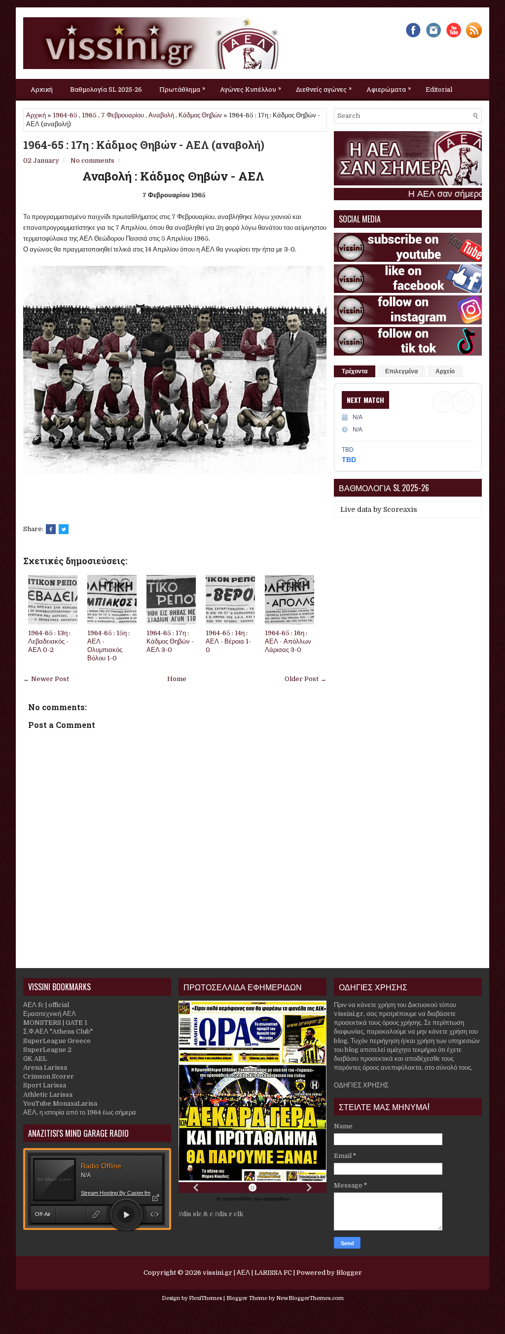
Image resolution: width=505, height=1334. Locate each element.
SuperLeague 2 (47, 1049)
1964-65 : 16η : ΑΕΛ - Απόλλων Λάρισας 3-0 (288, 641)
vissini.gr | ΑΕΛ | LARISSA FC (247, 1272)
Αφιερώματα (388, 88)
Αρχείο (445, 371)
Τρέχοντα (354, 371)
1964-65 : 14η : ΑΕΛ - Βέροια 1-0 (228, 641)
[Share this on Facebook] (51, 529)
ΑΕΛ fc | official (46, 1005)
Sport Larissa (44, 1085)
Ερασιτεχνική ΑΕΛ (49, 1013)
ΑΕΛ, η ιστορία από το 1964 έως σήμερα (79, 1112)
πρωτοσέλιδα (237, 1198)
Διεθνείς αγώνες (324, 88)
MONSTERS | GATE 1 (55, 1022)
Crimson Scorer (48, 1076)
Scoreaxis (400, 509)
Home (176, 679)
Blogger (349, 1272)
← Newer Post (46, 679)
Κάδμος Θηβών (200, 115)
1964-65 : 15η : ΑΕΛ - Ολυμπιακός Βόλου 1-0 (108, 645)
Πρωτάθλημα (182, 88)
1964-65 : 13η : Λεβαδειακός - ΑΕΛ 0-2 (49, 641)
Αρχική (42, 89)
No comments (92, 160)
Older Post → (305, 679)
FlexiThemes (205, 1298)
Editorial (439, 89)
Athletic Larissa (47, 1094)
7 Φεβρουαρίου (122, 115)
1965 (89, 115)
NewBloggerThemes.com (310, 1298)
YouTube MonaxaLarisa (60, 1103)
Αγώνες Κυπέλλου (250, 88)
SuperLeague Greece (57, 1041)
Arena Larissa (45, 1067)
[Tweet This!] (64, 529)
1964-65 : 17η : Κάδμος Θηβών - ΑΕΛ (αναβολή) (143, 145)
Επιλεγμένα (401, 371)
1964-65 (65, 115)
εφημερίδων (276, 1198)
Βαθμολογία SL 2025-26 (106, 89)
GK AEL (35, 1058)
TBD (349, 460)
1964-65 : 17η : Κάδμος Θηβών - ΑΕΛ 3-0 (170, 641)
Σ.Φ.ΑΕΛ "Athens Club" (58, 1031)
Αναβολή (161, 115)
